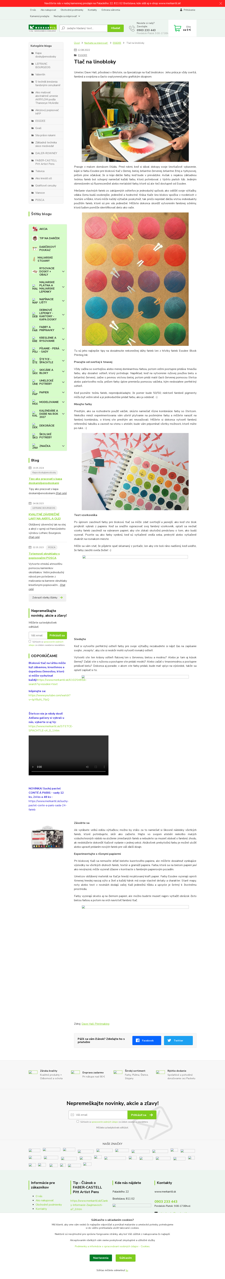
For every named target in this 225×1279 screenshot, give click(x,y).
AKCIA (43, 229)
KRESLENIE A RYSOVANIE (47, 339)
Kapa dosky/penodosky (44, 472)
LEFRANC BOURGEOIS (44, 508)
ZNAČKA (44, 446)
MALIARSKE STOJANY (45, 259)
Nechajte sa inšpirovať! (65, 16)
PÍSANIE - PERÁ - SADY (49, 350)
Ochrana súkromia (110, 10)
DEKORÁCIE (46, 425)
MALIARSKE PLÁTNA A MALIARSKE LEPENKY (47, 286)
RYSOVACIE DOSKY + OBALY (46, 271)
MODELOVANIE (49, 402)
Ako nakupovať (48, 10)
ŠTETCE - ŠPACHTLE (46, 360)
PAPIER (44, 392)
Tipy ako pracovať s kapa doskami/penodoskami (45, 481)
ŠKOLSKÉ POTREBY (45, 435)
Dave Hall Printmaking (95, 1024)
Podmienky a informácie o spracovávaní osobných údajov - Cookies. (112, 1246)
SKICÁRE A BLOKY (46, 371)
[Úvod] (43, 28)
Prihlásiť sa (57, 635)
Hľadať (115, 28)
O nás (33, 10)
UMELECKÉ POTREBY (46, 382)
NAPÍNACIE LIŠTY (46, 301)
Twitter (178, 1040)
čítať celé (61, 493)
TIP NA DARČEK (49, 238)
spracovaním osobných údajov (105, 1122)
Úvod (77, 43)
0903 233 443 (146, 30)
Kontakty (92, 10)
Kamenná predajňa (39, 16)
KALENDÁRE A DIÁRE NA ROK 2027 (48, 414)
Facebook (148, 1040)
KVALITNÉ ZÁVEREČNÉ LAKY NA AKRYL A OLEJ (45, 516)
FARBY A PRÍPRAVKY (46, 328)
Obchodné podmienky (72, 10)
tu (127, 1270)
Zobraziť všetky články (44, 597)
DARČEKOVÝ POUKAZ (47, 248)
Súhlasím (125, 1258)
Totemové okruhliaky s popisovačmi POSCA (44, 556)
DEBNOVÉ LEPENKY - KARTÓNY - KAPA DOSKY (48, 314)
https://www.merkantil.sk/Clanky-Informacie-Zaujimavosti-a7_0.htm (89, 1205)
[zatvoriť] (220, 3)
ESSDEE (117, 43)
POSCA (51, 547)
